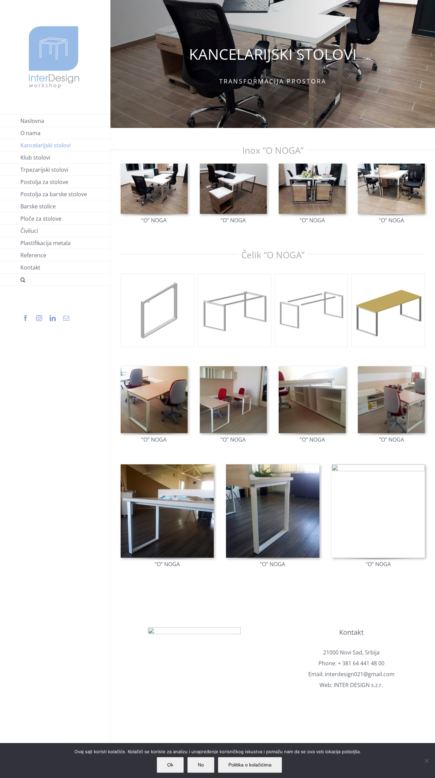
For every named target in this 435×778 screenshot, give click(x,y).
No (201, 764)
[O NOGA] (154, 166)
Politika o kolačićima (250, 764)
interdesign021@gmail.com (360, 674)
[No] (426, 760)
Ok (170, 764)
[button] (55, 280)
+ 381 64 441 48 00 (361, 663)
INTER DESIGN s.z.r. (358, 685)
